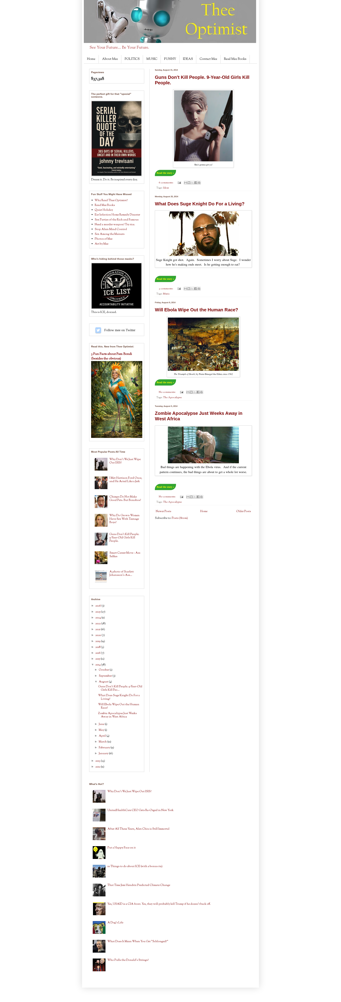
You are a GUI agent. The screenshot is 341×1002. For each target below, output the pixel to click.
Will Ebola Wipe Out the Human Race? (196, 309)
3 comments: (166, 289)
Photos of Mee (103, 239)
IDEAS (188, 59)
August (104, 682)
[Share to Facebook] (195, 182)
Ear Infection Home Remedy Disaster (117, 215)
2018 (98, 647)
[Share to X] (192, 182)
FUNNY (170, 59)
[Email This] (185, 182)
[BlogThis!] (189, 182)
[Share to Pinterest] (199, 182)
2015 (98, 659)
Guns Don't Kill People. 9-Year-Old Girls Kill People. (124, 537)
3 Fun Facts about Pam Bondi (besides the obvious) (111, 356)
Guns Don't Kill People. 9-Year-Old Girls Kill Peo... (120, 688)
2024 (98, 618)
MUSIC (151, 59)
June (102, 724)
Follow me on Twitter (98, 330)
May (102, 730)
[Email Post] (179, 183)
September (105, 676)
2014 (98, 665)
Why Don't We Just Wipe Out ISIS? (125, 461)
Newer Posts (163, 511)
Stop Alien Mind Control (111, 229)
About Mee (110, 59)
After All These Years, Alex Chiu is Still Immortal (138, 829)
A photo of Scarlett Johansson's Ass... (121, 573)
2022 (98, 624)
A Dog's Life (115, 923)
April (102, 736)
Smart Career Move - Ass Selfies (124, 554)
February (104, 748)
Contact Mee (208, 59)
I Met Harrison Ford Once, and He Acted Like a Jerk (125, 480)
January (104, 754)
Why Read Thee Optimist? (111, 200)
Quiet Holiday (104, 210)
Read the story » (165, 173)
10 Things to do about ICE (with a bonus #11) (135, 866)
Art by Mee (101, 244)
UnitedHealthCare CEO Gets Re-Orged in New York (140, 810)
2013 (98, 761)
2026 (98, 606)
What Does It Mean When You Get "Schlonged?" (137, 942)
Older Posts (243, 511)
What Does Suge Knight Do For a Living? (200, 203)
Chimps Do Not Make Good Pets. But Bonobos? (125, 498)
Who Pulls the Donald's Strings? (128, 960)
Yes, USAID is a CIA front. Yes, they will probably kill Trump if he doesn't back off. (159, 904)
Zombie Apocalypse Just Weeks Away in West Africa (117, 715)
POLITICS (132, 59)
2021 (98, 629)
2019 (98, 641)
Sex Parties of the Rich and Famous (117, 220)
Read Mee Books (235, 59)
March (103, 742)
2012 (98, 767)
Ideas (166, 188)
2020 (98, 635)
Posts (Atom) (180, 518)
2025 (98, 612)
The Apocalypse (172, 397)
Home (91, 59)
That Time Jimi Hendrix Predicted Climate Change (138, 885)
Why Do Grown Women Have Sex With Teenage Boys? (124, 519)
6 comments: (166, 183)
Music (166, 294)
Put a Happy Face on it (121, 848)
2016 (98, 653)
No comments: (167, 392)
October (104, 670)
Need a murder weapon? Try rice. (115, 225)
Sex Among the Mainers (110, 234)
